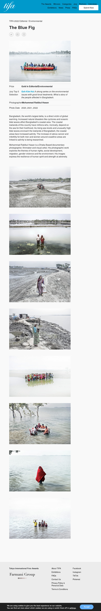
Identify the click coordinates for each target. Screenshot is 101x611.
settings (72, 608)
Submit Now (89, 8)
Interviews (92, 4)
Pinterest (76, 579)
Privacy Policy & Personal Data (58, 584)
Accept (87, 607)
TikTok (75, 575)
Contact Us (56, 579)
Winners (56, 4)
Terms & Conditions (60, 589)
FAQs (74, 8)
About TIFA (56, 568)
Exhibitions (52, 8)
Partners (82, 4)
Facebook (77, 568)
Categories (66, 4)
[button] (11, 34)
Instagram (77, 572)
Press (67, 8)
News (61, 8)
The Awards (46, 4)
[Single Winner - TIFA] (9, 6)
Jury (75, 4)
